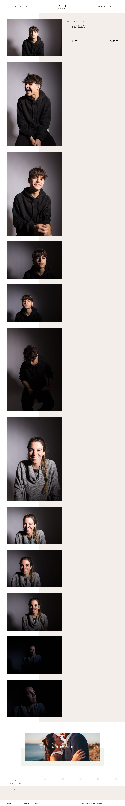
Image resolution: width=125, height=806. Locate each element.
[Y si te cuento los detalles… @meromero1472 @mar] (38, 785)
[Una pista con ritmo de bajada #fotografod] (73, 785)
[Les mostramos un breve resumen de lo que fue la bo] (109, 785)
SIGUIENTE (114, 41)
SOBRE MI (102, 6)
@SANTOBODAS (15, 783)
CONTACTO (113, 6)
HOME (14, 6)
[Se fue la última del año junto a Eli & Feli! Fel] (56, 785)
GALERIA (23, 6)
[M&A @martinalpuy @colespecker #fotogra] (91, 785)
